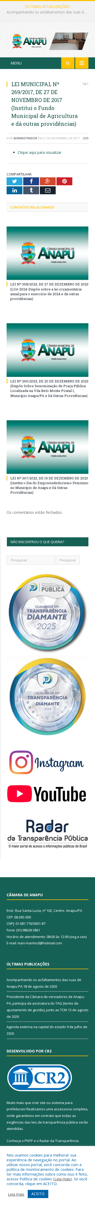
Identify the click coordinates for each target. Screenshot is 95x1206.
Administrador (25, 138)
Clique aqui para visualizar (39, 152)
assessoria (63, 1109)
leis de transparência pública (54, 1122)
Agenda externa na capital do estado (36, 1026)
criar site (39, 1102)
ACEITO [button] (38, 1193)
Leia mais (62, 1178)
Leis (85, 138)
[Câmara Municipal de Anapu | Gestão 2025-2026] (47, 40)
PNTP (29, 1140)
